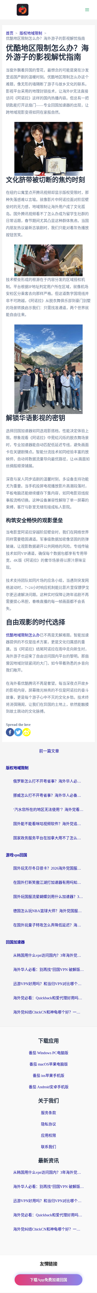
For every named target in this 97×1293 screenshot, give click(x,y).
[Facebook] (10, 732)
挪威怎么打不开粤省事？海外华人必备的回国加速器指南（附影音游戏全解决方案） (48, 795)
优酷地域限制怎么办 (23, 635)
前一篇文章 (49, 751)
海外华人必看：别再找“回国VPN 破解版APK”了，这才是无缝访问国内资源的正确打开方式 (48, 970)
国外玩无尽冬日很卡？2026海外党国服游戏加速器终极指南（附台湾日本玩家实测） (48, 868)
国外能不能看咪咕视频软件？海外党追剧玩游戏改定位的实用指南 (48, 824)
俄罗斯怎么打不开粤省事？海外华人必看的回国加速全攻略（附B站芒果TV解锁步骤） (48, 781)
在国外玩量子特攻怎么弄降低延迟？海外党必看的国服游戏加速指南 (48, 925)
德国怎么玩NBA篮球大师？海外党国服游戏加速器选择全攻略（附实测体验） (48, 911)
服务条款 (48, 1113)
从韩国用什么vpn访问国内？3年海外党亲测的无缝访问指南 (48, 955)
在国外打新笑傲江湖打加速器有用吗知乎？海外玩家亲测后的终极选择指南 (48, 882)
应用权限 (48, 1135)
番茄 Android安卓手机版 (49, 1087)
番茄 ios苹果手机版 (48, 1076)
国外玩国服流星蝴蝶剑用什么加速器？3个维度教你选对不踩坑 (48, 897)
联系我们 (48, 1147)
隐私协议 (48, 1124)
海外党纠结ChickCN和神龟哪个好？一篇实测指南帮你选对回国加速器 (48, 1012)
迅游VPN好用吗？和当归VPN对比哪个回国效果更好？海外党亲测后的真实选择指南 (48, 984)
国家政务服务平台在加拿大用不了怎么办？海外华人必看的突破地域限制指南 (48, 838)
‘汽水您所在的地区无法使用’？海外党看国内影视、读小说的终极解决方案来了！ (48, 810)
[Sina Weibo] (26, 732)
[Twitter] (18, 732)
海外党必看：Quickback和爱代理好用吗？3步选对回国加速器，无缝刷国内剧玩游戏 (48, 998)
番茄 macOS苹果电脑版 (48, 1064)
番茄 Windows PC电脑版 (48, 1053)
